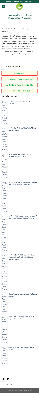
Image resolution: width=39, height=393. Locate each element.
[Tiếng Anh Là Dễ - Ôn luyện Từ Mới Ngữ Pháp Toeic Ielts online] (19, 6)
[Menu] (3, 6)
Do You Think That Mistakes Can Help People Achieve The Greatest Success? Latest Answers (21, 257)
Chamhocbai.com (8, 384)
